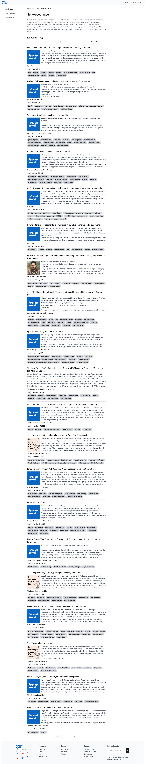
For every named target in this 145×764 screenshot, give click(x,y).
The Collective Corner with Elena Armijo (40, 423)
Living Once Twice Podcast (36, 625)
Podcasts (64, 749)
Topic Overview (10, 13)
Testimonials (42, 756)
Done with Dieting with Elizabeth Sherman (41, 521)
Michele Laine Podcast (35, 100)
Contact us (88, 754)
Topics (35, 8)
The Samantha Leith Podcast (37, 726)
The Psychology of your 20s (37, 453)
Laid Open (30, 206)
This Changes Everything (35, 695)
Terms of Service (90, 752)
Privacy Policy (89, 756)
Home (29, 8)
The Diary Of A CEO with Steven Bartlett (41, 389)
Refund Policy (89, 749)
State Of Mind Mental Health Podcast (40, 313)
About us (41, 749)
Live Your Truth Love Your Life (37, 487)
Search (62, 42)
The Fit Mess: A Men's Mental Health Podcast (43, 560)
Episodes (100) (10, 17)
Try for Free (136, 2)
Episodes (64, 752)
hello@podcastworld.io (114, 759)
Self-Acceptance (45, 8)
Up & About (31, 66)
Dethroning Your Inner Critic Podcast (39, 133)
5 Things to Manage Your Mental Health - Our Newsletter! (68, 545)
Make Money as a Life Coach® (38, 350)
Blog (126, 2)
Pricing (40, 754)
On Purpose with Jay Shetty (36, 277)
